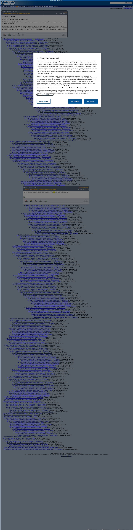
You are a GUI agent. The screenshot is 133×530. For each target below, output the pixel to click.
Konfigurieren (43, 101)
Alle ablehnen (75, 101)
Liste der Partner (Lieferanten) (45, 94)
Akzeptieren (90, 101)
